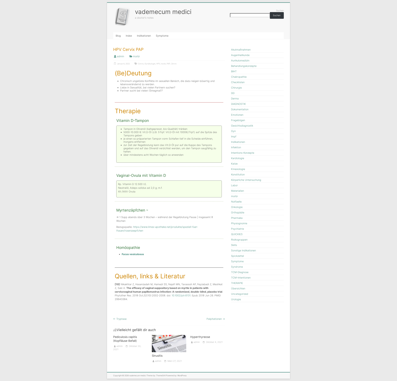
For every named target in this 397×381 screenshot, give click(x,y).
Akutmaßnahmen (241, 49)
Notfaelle (236, 201)
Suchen (280, 10)
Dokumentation (239, 109)
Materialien (237, 190)
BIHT (234, 71)
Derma (235, 98)
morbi (136, 56)
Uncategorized (239, 293)
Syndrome (237, 266)
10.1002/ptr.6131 (181, 295)
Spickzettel (237, 255)
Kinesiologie (238, 169)
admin (120, 56)
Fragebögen (238, 120)
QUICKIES (237, 234)
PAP (168, 63)
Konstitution (238, 174)
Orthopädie (237, 212)
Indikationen (144, 35)
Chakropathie (239, 76)
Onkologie (237, 207)
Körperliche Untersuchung (246, 179)
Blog (118, 35)
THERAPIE (237, 283)
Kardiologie (237, 158)
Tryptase (120, 318)
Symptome (162, 35)
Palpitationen (216, 318)
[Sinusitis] (169, 336)
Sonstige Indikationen (243, 250)
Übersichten (238, 288)
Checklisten (238, 82)
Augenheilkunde (240, 55)
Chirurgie (236, 87)
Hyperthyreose (200, 337)
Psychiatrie (237, 228)
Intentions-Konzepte (242, 152)
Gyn (233, 131)
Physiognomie (239, 223)
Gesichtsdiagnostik (242, 125)
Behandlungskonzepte (243, 65)
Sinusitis (157, 355)
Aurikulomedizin (240, 60)
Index (129, 35)
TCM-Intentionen (241, 277)
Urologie (236, 299)
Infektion (236, 147)
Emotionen (237, 114)
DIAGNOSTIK (238, 103)
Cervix (141, 63)
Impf (233, 136)
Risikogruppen (239, 239)
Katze (234, 163)
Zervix (173, 63)
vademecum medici (163, 12)
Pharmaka (237, 217)
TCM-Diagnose (239, 272)
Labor (234, 185)
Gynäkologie (150, 63)
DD (232, 93)
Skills (234, 245)
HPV (158, 63)
